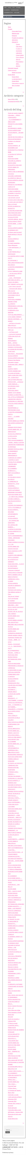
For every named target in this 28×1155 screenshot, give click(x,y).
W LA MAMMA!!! (12, 876)
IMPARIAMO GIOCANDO (15, 492)
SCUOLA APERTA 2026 (14, 130)
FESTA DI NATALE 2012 (14, 962)
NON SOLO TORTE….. (14, 798)
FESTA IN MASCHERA (14, 663)
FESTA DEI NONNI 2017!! (15, 494)
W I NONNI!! (11, 600)
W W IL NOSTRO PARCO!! (15, 880)
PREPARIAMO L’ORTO (14, 973)
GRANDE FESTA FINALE (15, 427)
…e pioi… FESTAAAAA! (14, 278)
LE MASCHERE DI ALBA (14, 670)
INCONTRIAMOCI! (13, 568)
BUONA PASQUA (12, 657)
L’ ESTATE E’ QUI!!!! (13, 460)
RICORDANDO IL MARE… (15, 128)
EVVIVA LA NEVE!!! (13, 930)
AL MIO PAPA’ (12, 388)
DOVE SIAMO (16, 12)
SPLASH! (10, 1017)
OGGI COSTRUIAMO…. (14, 802)
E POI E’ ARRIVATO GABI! (15, 271)
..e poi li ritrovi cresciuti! (14, 286)
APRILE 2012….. (12, 1079)
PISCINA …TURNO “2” (14, 652)
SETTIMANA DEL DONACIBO (16, 904)
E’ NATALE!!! (11, 676)
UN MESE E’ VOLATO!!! (14, 193)
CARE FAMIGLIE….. (13, 384)
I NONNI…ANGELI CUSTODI (16, 442)
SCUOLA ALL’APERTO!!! (14, 434)
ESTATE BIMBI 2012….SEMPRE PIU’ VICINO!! (14, 1051)
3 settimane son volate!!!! (15, 457)
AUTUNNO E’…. (12, 689)
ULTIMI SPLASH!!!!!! (13, 834)
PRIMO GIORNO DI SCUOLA (16, 542)
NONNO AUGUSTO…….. (15, 906)
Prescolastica (19, 61)
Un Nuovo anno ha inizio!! (15, 232)
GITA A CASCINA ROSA (14, 865)
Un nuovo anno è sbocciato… (16, 200)
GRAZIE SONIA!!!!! (13, 800)
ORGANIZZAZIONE (15, 10)
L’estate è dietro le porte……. (16, 1071)
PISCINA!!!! (11, 975)
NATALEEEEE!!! (12, 340)
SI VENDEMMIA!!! (13, 451)
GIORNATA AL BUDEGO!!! (15, 633)
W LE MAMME (12, 741)
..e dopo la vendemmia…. (15, 191)
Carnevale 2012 (12, 1101)
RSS (13, 99)
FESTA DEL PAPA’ (13, 655)
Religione (14, 35)
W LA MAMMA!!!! (12, 1073)
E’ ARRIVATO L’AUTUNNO (15, 984)
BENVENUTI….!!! (12, 698)
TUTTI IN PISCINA (13, 598)
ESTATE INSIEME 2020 (14, 371)
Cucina (18, 44)
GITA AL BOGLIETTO (13, 1034)
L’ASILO (9, 7)
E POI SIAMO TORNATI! (14, 317)
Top (23, 105)
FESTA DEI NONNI (13, 158)
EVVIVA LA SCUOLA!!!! (14, 819)
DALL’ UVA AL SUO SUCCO (15, 995)
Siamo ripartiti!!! (12, 453)
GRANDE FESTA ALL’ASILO (15, 449)
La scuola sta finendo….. (14, 373)
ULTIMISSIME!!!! (12, 1077)
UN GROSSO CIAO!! (13, 386)
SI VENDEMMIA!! (12, 997)
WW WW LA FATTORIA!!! (15, 845)
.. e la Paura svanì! (13, 332)
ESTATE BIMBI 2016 (13, 546)
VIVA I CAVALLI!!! (12, 715)
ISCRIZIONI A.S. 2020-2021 (15, 401)
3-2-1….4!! (11, 1008)
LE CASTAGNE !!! (13, 260)
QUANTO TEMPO (13, 369)
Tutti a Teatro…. (12, 1084)
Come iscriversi (12, 70)
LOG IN (21, 1147)
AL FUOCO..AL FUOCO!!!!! (15, 763)
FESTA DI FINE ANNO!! (14, 867)
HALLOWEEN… (12, 687)
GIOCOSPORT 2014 (13, 739)
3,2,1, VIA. (11, 544)
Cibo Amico (19, 46)
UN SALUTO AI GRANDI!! (15, 462)
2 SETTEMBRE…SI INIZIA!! (15, 700)
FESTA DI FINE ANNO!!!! (14, 737)
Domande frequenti (13, 68)
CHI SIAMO (18, 7)
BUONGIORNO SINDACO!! (15, 754)
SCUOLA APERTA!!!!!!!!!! (14, 531)
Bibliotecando (15, 33)
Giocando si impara (13, 362)
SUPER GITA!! (12, 631)
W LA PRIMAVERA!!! (13, 650)
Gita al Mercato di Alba (14, 1010)
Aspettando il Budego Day (15, 637)
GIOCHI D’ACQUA (13, 548)
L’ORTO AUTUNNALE (14, 490)
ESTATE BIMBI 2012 (13, 1043)
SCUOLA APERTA (13, 518)
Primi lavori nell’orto (13, 195)
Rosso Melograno (12, 245)
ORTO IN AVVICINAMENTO (15, 440)
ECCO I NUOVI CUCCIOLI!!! (15, 607)
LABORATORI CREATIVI (14, 399)
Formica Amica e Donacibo (15, 572)
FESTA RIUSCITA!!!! (13, 1036)
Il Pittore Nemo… (12, 1088)
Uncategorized (12, 101)
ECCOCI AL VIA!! (12, 609)
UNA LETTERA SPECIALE (15, 379)
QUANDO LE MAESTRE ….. (15, 395)
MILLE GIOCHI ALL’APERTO (16, 722)
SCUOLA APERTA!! (13, 678)
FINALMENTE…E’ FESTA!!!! (15, 709)
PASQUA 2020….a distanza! (15, 382)
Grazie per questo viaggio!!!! (15, 113)
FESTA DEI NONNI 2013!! (15, 808)
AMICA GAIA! (11, 122)
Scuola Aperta (11, 587)
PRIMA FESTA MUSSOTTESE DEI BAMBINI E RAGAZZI (16, 1030)
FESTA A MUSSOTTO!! (14, 999)
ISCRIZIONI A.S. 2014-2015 (15, 778)
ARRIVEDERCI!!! (12, 455)
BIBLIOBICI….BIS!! (13, 605)
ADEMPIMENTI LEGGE (8, 12)
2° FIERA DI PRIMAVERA (15, 869)
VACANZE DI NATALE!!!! (14, 785)
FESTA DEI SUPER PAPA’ (15, 756)
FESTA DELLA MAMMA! (14, 299)
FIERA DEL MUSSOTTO (14, 1075)
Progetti (10, 29)
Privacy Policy (7, 1149)
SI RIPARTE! (11, 275)
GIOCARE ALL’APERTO (14, 161)
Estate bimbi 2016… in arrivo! (16, 564)
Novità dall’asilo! (12, 1108)
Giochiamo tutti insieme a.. (15, 590)
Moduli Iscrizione (16, 72)
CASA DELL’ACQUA (13, 813)
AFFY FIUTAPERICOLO (14, 897)
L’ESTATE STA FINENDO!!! (15, 505)
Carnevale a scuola (13, 1095)
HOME (5, 7)
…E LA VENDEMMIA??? (14, 119)
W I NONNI (11, 533)
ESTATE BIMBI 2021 (13, 293)
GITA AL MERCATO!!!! (14, 728)
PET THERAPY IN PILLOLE (15, 284)
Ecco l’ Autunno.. (12, 438)
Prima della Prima (16, 31)
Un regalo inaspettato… (14, 243)
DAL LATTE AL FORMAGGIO (16, 397)
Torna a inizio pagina (9, 1140)
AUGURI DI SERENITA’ (14, 585)
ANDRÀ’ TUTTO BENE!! (14, 392)
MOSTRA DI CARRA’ (13, 978)
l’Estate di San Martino (14, 360)
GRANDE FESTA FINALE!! (15, 828)
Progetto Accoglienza (17, 38)
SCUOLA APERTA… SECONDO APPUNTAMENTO (13, 512)
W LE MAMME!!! (12, 468)
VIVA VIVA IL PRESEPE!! (14, 956)
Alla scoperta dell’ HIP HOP (15, 1060)
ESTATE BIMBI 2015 (13, 629)
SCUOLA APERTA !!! (13, 488)
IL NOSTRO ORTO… (13, 1025)
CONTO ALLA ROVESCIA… (15, 702)
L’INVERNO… (12, 486)
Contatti (10, 87)
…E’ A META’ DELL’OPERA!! (15, 496)
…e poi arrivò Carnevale (14, 334)
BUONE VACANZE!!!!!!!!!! (15, 821)
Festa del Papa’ (12, 1086)
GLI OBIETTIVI (7, 10)
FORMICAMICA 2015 (13, 674)
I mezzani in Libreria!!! (14, 570)
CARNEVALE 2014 (13, 765)
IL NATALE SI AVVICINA (14, 529)
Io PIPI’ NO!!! (11, 351)
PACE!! (10, 882)
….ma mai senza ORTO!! (15, 273)
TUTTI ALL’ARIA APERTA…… (16, 314)
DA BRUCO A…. (12, 470)
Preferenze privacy (8, 1152)
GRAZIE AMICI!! (12, 691)
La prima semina (12, 436)
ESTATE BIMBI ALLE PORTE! (16, 421)
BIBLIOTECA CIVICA (13, 752)
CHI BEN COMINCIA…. (14, 499)
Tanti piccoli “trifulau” (13, 596)
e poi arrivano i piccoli (14, 197)
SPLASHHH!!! (11, 681)
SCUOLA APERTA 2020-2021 (16, 358)
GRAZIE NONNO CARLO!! (15, 635)
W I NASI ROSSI (12, 566)
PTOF (13, 7)
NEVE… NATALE (12, 343)
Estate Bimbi (11, 74)
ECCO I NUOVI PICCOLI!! (15, 1006)
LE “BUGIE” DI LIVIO (13, 919)
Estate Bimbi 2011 (13, 1118)
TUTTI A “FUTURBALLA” (14, 507)
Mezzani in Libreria (13, 967)
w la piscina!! (11, 516)
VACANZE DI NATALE (14, 945)
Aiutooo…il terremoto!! (14, 644)
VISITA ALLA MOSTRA (14, 672)
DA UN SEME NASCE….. (15, 878)
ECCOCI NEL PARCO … (14, 345)
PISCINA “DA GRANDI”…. (15, 776)
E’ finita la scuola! (12, 1023)
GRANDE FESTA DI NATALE (15, 791)
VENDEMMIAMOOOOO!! (15, 603)
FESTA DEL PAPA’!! (13, 390)
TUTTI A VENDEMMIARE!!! (15, 535)
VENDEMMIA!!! (12, 811)
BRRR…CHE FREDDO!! (14, 908)
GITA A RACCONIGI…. (14, 735)
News (9, 27)
